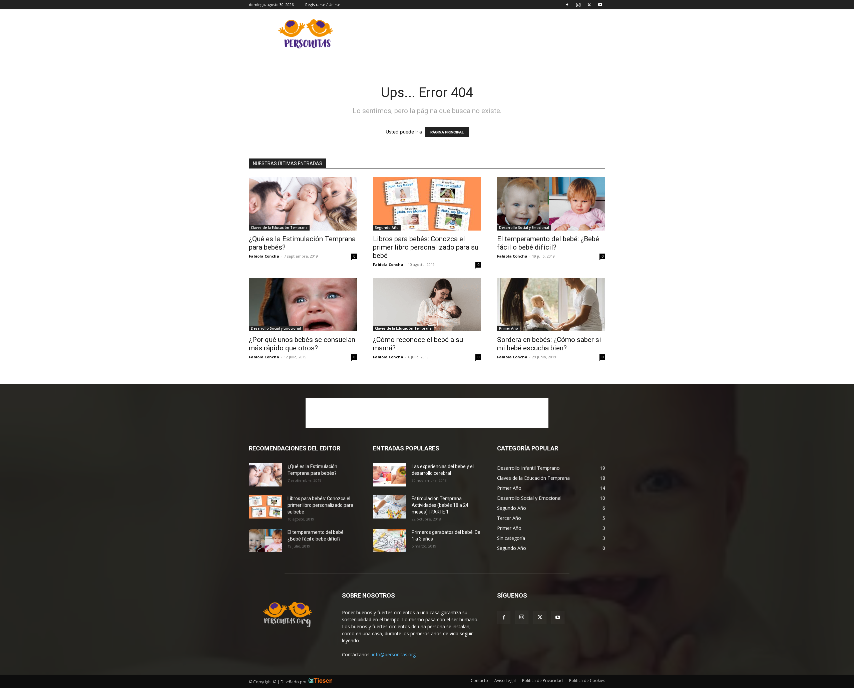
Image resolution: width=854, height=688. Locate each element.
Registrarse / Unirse (322, 4)
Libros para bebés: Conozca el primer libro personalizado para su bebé (425, 247)
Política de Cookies (587, 680)
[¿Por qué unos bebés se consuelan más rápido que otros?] (303, 304)
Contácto (479, 680)
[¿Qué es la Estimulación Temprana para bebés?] (303, 204)
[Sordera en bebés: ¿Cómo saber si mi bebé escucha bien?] (551, 304)
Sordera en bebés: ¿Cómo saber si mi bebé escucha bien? (549, 344)
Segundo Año (387, 227)
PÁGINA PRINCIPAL (447, 132)
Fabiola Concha (264, 256)
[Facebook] (567, 4)
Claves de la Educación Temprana (279, 227)
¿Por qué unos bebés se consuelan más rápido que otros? (302, 344)
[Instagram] (578, 4)
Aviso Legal (505, 680)
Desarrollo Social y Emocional (524, 227)
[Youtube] (600, 4)
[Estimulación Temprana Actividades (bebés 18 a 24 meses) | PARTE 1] (389, 507)
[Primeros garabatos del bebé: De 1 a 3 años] (389, 540)
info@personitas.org (394, 654)
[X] (589, 4)
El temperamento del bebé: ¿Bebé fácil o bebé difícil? (548, 243)
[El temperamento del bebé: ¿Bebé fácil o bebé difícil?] (551, 204)
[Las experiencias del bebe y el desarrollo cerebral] (389, 474)
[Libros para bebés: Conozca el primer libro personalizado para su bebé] (427, 204)
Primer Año (508, 328)
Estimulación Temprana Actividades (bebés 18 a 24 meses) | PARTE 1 (440, 505)
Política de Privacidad (542, 680)
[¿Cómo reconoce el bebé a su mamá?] (427, 304)
